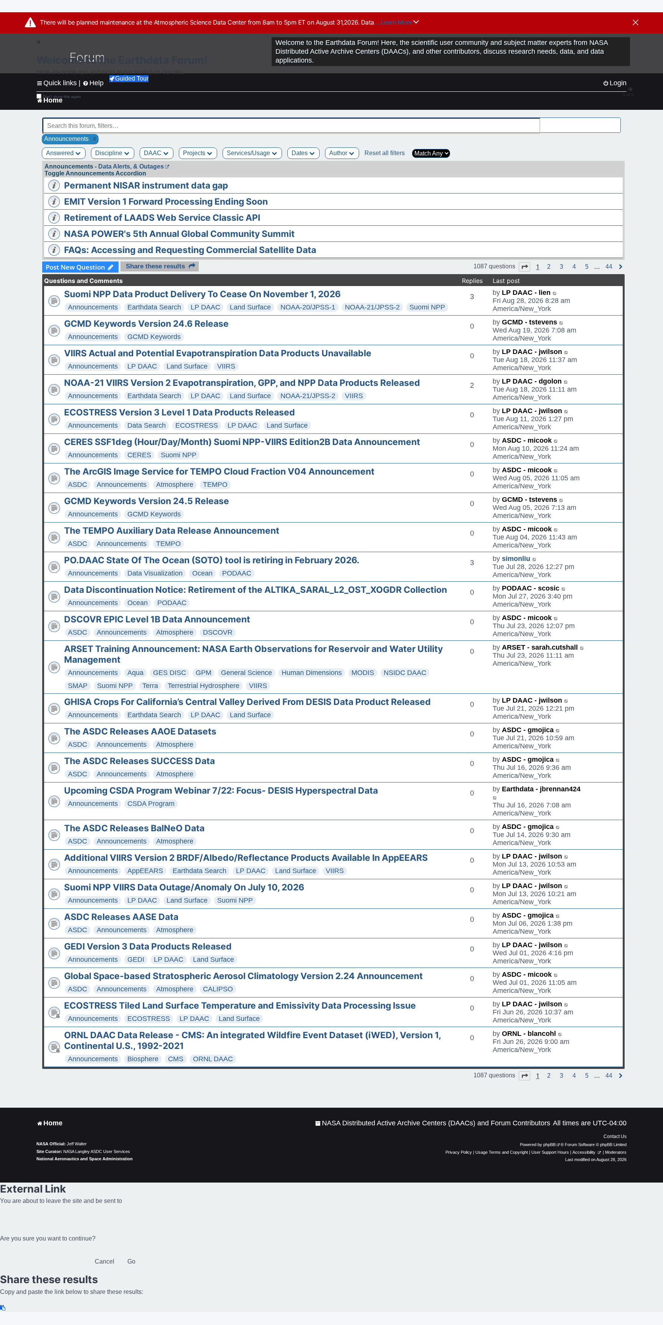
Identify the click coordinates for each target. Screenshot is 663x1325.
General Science (246, 673)
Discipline (109, 153)
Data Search (146, 425)
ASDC (77, 484)
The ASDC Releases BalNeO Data (134, 828)
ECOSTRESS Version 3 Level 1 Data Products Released (179, 412)
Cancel (104, 1261)
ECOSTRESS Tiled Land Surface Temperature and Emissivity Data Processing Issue (240, 1005)
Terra (150, 686)
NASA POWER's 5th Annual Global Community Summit (179, 233)
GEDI (135, 959)
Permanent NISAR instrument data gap (146, 185)
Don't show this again (62, 96)
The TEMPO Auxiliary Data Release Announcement (171, 530)
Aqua (135, 673)
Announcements (93, 307)
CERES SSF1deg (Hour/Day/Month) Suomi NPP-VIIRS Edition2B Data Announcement (242, 442)
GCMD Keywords (154, 337)
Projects (195, 153)
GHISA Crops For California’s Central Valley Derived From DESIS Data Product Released (247, 701)
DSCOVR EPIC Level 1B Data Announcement (157, 619)
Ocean (202, 573)
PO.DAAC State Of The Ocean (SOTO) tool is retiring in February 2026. (212, 560)
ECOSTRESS (196, 425)
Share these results (155, 266)
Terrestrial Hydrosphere (203, 686)
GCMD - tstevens (529, 322)
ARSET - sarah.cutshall (540, 647)
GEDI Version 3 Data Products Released (148, 946)
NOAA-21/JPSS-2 (372, 307)
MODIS (362, 673)
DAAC (153, 153)
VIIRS (226, 366)
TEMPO (215, 484)
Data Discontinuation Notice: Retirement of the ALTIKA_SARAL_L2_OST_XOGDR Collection (255, 589)
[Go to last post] (554, 293)
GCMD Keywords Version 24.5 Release (146, 501)
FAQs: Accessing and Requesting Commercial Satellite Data (190, 250)
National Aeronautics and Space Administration (84, 1158)
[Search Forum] (615, 121)
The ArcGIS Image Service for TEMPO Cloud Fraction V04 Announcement (219, 471)
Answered (60, 153)
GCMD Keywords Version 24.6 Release (146, 323)
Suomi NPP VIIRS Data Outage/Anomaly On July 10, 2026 (184, 887)
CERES (139, 455)
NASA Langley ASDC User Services (96, 1151)
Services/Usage (249, 153)
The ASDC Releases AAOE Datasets (140, 731)
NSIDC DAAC (405, 673)
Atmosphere (174, 484)
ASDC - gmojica (528, 730)
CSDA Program (151, 803)
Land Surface (250, 307)
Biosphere (142, 1059)
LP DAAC (205, 307)
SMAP (77, 686)
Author (339, 153)
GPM (203, 673)
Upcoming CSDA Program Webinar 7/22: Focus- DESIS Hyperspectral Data (221, 790)
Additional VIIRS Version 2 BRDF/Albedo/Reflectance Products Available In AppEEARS (246, 857)
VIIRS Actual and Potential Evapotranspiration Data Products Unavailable (217, 353)
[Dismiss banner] (635, 23)
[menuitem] (432, 1123)
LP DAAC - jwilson (532, 352)
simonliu (516, 558)
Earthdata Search (154, 307)
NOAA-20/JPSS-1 (307, 307)
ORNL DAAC (213, 1059)
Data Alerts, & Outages (131, 166)
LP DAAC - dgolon (532, 381)
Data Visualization (155, 573)
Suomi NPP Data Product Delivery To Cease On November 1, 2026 (202, 294)
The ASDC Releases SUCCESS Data (139, 761)
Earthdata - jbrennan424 (541, 789)
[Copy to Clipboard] (3, 1308)
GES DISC (169, 673)
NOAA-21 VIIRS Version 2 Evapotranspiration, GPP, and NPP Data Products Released (242, 382)
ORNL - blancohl (529, 1033)
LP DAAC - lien (526, 292)
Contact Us (615, 1136)
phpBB (549, 1144)
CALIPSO (218, 989)
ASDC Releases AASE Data (121, 916)
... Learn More (394, 22)
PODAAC (236, 573)
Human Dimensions (312, 673)
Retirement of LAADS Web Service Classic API (162, 217)
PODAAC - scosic (530, 588)
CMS (175, 1059)
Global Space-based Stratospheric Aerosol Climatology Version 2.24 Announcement (243, 976)
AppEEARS (145, 871)
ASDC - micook (527, 440)
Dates (300, 153)
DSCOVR (218, 632)
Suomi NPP (427, 307)
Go (131, 1261)
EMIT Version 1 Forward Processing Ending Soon (166, 201)
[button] (524, 266)
